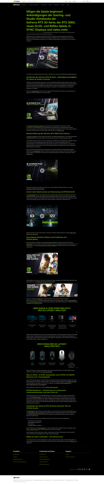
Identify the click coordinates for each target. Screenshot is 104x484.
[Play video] (42, 57)
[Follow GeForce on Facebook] (78, 469)
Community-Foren (43, 456)
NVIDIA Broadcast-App (36, 397)
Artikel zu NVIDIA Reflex (47, 371)
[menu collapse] (38, 1)
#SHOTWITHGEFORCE (44, 459)
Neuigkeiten (56, 4)
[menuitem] (24, 1)
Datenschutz (16, 480)
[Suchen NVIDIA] (82, 1)
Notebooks (33, 34)
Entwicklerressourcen (44, 464)
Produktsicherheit (69, 480)
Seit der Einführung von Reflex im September (47, 245)
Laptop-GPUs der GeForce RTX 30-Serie (36, 412)
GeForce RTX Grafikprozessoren (68, 32)
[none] (82, 1)
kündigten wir (40, 298)
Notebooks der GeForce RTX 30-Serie (36, 125)
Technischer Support (70, 456)
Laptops (15, 456)
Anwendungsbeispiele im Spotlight (51, 32)
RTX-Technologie (31, 194)
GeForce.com (73, 441)
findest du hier (29, 154)
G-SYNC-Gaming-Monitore (36, 301)
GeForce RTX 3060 (32, 136)
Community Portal (43, 461)
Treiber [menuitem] (70, 1)
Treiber (50, 4)
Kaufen (68, 4)
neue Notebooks (35, 91)
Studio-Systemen (42, 428)
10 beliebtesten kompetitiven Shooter (44, 281)
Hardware (28, 34)
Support (63, 4)
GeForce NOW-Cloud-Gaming (19, 461)
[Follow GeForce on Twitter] (87, 469)
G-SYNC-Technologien (72, 381)
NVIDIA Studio (31, 411)
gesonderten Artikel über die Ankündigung (35, 188)
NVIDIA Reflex (44, 34)
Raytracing (50, 34)
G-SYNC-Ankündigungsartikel (51, 387)
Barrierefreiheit (48, 480)
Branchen (35, 1)
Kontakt (76, 480)
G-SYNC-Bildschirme (18, 459)
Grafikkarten (16, 454)
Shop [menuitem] (66, 1)
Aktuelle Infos (42, 454)
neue (29, 301)
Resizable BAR (37, 151)
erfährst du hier (60, 130)
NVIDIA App (44, 4)
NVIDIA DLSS (38, 34)
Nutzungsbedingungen (38, 480)
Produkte (24, 1)
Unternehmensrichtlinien (58, 480)
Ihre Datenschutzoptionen (26, 480)
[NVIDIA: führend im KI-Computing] (16, 1)
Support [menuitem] (74, 1)
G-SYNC (60, 32)
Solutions (29, 1)
